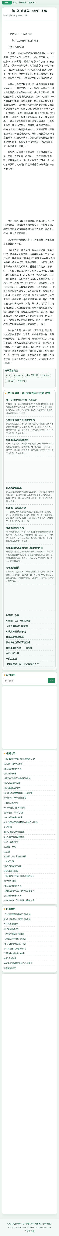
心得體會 (22, 3)
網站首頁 (11, 1223)
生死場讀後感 (10, 958)
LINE (8, 375)
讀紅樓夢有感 (10, 773)
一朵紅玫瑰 (11, 658)
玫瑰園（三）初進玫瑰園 (18, 621)
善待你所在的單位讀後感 (15, 948)
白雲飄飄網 (29, 1231)
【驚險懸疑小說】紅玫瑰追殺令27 (19, 890)
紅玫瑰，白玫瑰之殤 (13, 763)
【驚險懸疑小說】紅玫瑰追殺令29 (22, 664)
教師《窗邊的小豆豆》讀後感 (17, 919)
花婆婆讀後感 (10, 968)
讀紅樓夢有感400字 (12, 886)
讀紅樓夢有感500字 (12, 895)
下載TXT (10, 381)
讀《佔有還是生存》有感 (15, 943)
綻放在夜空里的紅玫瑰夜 (15, 798)
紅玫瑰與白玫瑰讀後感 (14, 837)
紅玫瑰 (7, 851)
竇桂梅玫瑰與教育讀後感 (18, 642)
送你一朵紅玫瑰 (11, 842)
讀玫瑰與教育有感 (12, 788)
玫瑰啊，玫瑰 (12, 615)
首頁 (15, 3)
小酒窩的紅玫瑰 (11, 803)
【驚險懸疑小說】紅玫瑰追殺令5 (19, 876)
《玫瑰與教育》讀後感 (17, 626)
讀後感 (31, 3)
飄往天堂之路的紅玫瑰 (14, 832)
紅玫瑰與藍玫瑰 (11, 871)
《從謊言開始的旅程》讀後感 (17, 914)
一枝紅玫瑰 (9, 861)
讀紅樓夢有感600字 (12, 768)
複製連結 (45, 375)
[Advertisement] (29, 25)
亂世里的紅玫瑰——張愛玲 (19, 648)
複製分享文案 (32, 375)
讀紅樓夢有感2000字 (13, 817)
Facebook (18, 375)
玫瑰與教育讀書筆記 (16, 631)
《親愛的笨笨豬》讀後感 (15, 939)
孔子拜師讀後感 (11, 924)
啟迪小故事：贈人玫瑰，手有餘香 (19, 900)
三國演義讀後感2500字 (14, 953)
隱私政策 (39, 1223)
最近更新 (48, 1223)
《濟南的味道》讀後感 (14, 934)
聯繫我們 (29, 1223)
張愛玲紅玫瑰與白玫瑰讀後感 (17, 778)
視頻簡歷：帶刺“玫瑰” (14, 812)
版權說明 (20, 1223)
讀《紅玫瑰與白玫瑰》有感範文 (18, 793)
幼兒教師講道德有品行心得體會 (18, 963)
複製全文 (21, 381)
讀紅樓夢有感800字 (12, 866)
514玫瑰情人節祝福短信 (15, 807)
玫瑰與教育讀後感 (15, 637)
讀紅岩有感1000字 (12, 783)
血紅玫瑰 (8, 827)
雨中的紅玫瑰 (12, 653)
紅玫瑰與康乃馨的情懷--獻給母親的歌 (21, 822)
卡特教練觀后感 (11, 929)
